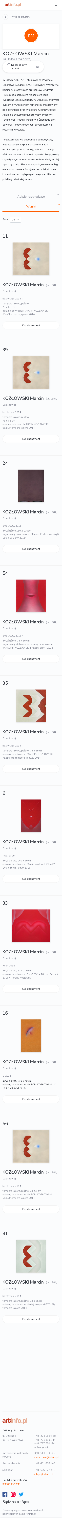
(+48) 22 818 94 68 (45, 1436)
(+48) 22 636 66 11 (45, 1440)
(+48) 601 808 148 (44, 1463)
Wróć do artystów (20, 16)
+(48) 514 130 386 (44, 1453)
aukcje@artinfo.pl (43, 1474)
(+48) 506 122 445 (44, 1470)
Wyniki (31, 207)
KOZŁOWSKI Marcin (23, 285)
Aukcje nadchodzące (31, 197)
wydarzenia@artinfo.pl (46, 1457)
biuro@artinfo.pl (11, 1483)
